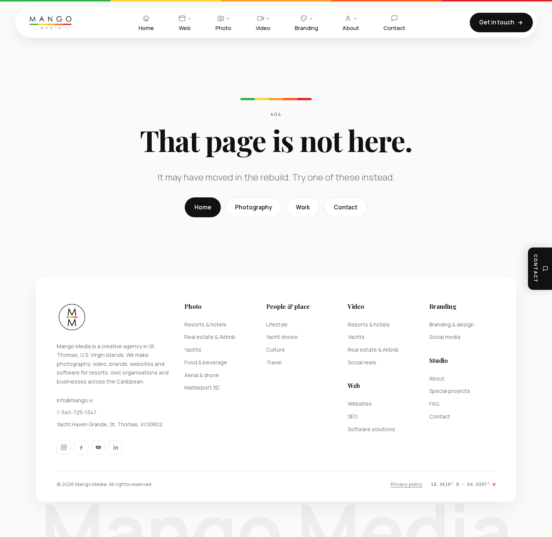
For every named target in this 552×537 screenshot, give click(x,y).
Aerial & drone (201, 375)
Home (203, 207)
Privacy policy (406, 484)
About (437, 378)
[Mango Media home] (50, 22)
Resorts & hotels (205, 324)
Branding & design (451, 324)
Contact (345, 207)
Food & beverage (205, 362)
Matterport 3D (202, 387)
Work (303, 207)
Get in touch (496, 22)
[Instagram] (64, 447)
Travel (274, 362)
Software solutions (371, 429)
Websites (360, 403)
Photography (253, 207)
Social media (444, 336)
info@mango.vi (75, 400)
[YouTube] (98, 447)
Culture (275, 349)
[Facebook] (81, 447)
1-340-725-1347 (77, 412)
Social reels (362, 362)
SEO (352, 416)
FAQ (434, 403)
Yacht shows (282, 336)
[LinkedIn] (116, 447)
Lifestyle (277, 324)
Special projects (449, 390)
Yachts (192, 349)
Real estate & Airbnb (209, 336)
